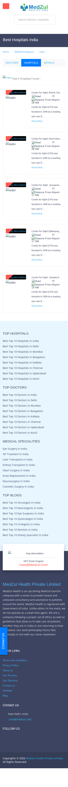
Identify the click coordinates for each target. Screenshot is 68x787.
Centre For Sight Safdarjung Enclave (47, 231)
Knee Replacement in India (19, 475)
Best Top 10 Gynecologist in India (23, 518)
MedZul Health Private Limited (31, 584)
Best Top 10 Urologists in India (21, 524)
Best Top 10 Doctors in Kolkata (21, 416)
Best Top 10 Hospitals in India (21, 341)
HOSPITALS (31, 62)
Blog (5, 695)
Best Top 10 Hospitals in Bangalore (24, 357)
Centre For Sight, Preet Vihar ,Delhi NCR (47, 139)
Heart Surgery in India (16, 470)
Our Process (10, 675)
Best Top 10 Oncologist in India (21, 502)
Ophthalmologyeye (24, 52)
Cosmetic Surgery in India (18, 486)
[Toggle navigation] (6, 6)
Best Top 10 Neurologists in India (23, 508)
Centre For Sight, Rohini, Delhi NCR (47, 92)
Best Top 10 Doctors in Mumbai (22, 405)
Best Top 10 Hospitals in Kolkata (22, 362)
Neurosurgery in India (16, 481)
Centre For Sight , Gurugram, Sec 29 (47, 185)
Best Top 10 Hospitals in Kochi (21, 378)
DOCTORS (12, 62)
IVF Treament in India (16, 454)
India (41, 52)
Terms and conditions (15, 660)
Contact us (9, 685)
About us (8, 670)
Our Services (10, 680)
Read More (37, 121)
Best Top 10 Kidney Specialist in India (25, 535)
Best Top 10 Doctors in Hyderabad (23, 427)
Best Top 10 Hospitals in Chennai (23, 368)
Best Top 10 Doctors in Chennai (22, 421)
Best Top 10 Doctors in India (20, 394)
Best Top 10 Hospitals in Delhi (21, 346)
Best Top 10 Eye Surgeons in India (23, 513)
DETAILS (49, 62)
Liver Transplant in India (17, 459)
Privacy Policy (10, 665)
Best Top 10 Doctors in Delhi (20, 400)
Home (6, 52)
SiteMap (7, 690)
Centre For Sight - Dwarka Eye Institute (47, 277)
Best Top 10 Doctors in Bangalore (23, 411)
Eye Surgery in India (15, 448)
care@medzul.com (33, 565)
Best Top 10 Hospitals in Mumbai (23, 351)
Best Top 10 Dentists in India (20, 529)
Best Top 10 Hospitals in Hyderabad (24, 373)
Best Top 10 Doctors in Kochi (20, 432)
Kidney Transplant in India (19, 465)
